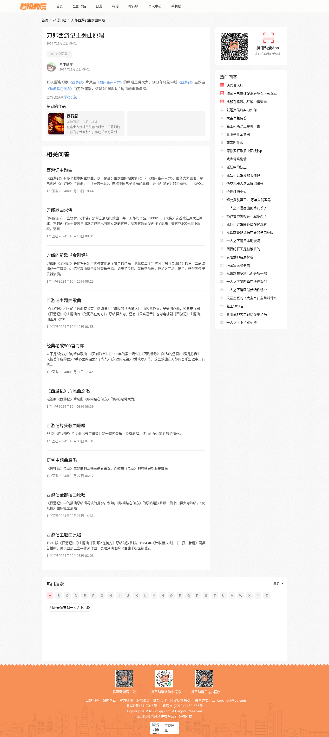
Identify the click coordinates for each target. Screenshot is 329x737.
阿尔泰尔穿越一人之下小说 (70, 608)
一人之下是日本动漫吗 (243, 241)
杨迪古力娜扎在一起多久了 (246, 216)
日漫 (99, 6)
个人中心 (155, 6)
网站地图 (92, 700)
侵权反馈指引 (180, 700)
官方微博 (126, 700)
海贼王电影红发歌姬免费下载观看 (251, 93)
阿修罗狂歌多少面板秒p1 (245, 151)
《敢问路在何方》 (109, 82)
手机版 (176, 6)
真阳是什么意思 (238, 134)
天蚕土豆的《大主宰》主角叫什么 (251, 298)
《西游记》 (77, 82)
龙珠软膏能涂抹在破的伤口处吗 (250, 233)
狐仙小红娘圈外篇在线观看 (246, 224)
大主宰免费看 (236, 118)
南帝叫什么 (234, 143)
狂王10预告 (235, 306)
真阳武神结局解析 (239, 257)
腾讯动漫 (33, 6)
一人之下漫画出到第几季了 (246, 208)
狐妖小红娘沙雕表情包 (243, 175)
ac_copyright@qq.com (229, 700)
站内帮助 (109, 700)
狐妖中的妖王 (236, 167)
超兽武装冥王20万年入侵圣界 (248, 200)
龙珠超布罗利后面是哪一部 (246, 273)
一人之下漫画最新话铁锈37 (246, 290)
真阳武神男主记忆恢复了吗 (246, 314)
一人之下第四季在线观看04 (246, 282)
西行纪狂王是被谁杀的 (243, 249)
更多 (277, 583)
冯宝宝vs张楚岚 (238, 265)
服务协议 (143, 700)
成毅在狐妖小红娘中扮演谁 (246, 102)
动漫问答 (59, 20)
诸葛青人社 (234, 85)
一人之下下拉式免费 (241, 322)
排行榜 (133, 6)
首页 (59, 6)
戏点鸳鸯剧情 (236, 159)
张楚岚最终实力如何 (241, 110)
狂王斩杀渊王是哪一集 (243, 126)
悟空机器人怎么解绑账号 (244, 183)
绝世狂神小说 (236, 192)
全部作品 (79, 6)
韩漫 (115, 6)
